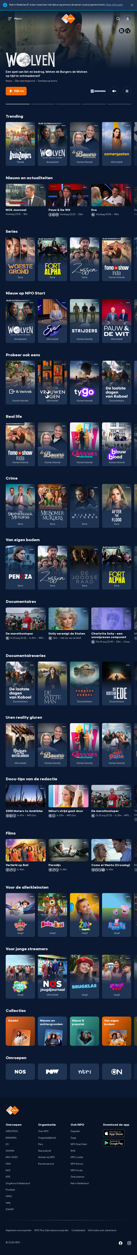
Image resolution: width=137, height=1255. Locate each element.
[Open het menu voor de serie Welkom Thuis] (128, 958)
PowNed (10, 1190)
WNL (8, 1203)
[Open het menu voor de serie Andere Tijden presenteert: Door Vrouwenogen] (63, 364)
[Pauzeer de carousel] (127, 91)
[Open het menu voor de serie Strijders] (95, 303)
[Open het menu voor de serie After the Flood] (128, 487)
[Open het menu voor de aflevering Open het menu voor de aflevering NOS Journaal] (42, 187)
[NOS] (20, 1072)
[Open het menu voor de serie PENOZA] (31, 549)
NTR (8, 1177)
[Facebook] (120, 1243)
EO (7, 1144)
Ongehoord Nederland (18, 1183)
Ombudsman (78, 1177)
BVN (73, 1151)
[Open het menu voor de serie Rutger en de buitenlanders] (31, 727)
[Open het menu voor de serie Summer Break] (31, 958)
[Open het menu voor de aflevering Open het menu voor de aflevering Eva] (128, 187)
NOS (8, 1170)
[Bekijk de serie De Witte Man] (52, 683)
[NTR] (84, 1072)
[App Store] (114, 1133)
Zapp (73, 1138)
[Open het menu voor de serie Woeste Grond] (31, 241)
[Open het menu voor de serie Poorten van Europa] (95, 665)
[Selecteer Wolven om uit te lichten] (18, 102)
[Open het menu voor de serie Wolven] (63, 125)
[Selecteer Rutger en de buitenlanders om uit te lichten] (94, 102)
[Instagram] (129, 1243)
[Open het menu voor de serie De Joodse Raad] (95, 549)
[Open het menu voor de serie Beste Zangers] (31, 125)
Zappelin (75, 1131)
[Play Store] (114, 1143)
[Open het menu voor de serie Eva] (63, 303)
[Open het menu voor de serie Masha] (63, 896)
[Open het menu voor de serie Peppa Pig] (128, 896)
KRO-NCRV (12, 1157)
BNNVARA (11, 1138)
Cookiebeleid (78, 1230)
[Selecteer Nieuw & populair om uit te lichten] (119, 102)
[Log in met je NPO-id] (128, 18)
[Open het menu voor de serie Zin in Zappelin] (95, 896)
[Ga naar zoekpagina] (118, 18)
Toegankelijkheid (47, 1138)
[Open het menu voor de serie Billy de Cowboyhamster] (31, 896)
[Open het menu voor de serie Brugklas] (95, 958)
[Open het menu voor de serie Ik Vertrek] (31, 364)
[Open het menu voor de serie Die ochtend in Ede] (128, 665)
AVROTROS (12, 1131)
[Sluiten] (132, 5)
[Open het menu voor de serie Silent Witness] (95, 487)
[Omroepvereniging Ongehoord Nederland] (116, 1072)
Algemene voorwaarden (19, 1230)
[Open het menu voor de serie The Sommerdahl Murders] (31, 487)
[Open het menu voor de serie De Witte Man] (63, 665)
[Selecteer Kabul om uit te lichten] (43, 102)
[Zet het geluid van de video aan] (114, 91)
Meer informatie (114, 5)
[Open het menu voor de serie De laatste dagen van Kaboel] (128, 364)
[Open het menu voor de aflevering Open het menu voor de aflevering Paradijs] (85, 842)
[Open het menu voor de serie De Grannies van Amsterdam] (95, 426)
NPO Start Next (79, 1144)
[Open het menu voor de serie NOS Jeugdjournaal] (63, 958)
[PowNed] (52, 1072)
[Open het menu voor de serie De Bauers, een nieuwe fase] (95, 125)
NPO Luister (77, 1157)
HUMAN (10, 1151)
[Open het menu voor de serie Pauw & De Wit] (128, 303)
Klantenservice (46, 1164)
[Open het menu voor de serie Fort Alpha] (63, 241)
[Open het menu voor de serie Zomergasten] (128, 125)
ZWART (10, 1209)
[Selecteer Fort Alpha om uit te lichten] (68, 102)
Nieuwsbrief (44, 1151)
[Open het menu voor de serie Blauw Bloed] (128, 426)
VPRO (9, 1196)
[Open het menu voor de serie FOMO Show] (128, 241)
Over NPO (43, 1131)
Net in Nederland (80, 1183)
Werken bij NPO (46, 1157)
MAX (8, 1164)
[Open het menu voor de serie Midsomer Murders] (63, 487)
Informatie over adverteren (102, 1230)
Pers (40, 1144)
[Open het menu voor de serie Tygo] (95, 364)
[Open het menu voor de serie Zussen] (95, 241)
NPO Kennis (77, 1164)
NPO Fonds (76, 1170)
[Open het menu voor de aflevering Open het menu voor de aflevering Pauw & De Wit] (85, 187)
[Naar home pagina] (68, 18)
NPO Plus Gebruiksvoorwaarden (51, 1230)
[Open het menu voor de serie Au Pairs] (128, 727)
